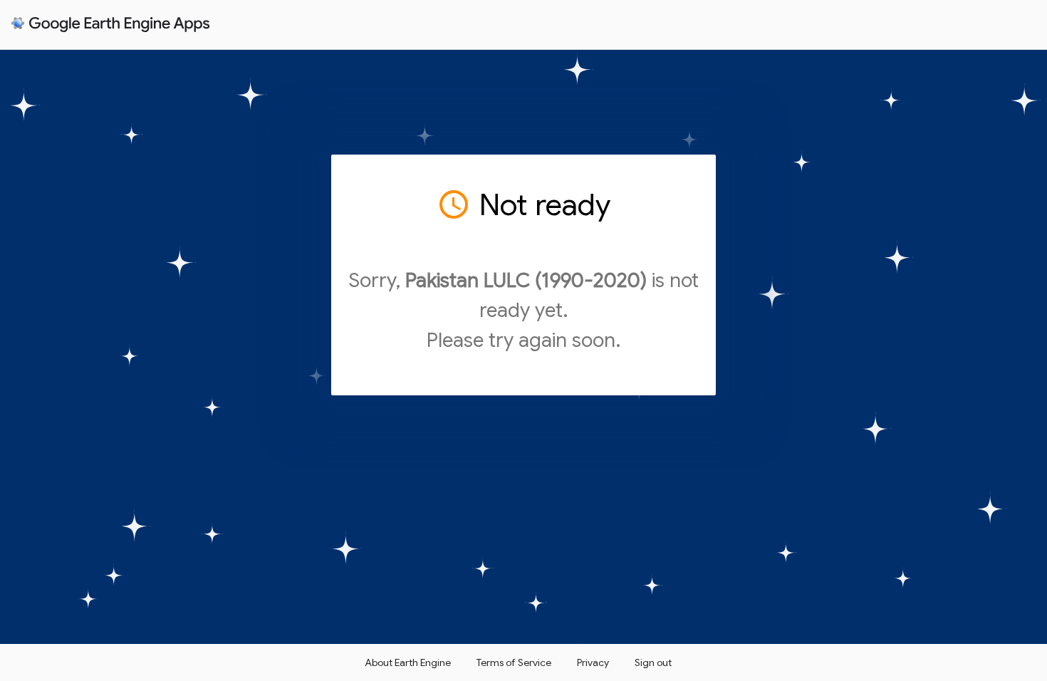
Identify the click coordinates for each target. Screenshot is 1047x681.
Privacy (593, 662)
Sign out (653, 662)
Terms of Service (513, 662)
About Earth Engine (408, 662)
